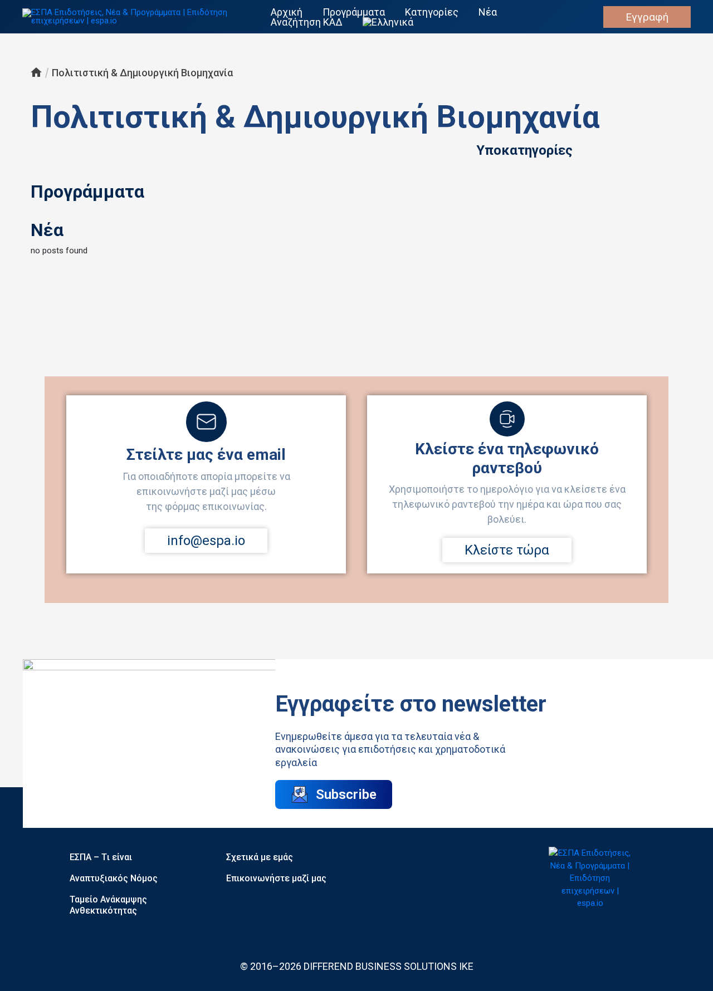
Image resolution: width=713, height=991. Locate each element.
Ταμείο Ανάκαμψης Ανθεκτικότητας (108, 905)
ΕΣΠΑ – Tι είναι (101, 857)
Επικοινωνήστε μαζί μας (276, 878)
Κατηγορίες (431, 12)
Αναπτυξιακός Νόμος (114, 878)
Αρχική (286, 12)
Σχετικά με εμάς (259, 857)
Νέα (487, 12)
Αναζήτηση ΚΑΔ (307, 22)
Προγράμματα (354, 12)
